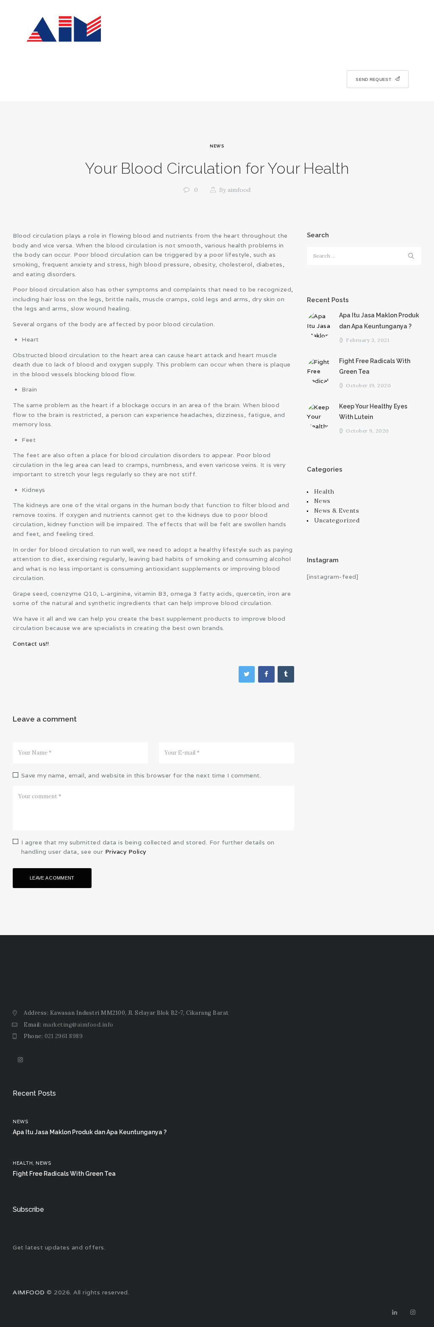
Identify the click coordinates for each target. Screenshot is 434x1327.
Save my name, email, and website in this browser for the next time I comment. (141, 775)
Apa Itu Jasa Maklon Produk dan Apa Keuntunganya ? (379, 320)
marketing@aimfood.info (78, 1024)
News (217, 146)
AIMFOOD (29, 1292)
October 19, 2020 (368, 385)
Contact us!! (31, 643)
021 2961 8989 (64, 1036)
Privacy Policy (125, 851)
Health (324, 491)
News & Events (336, 510)
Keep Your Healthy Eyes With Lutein (373, 411)
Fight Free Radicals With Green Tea (374, 366)
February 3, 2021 (367, 340)
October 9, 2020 (367, 431)
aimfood (234, 190)
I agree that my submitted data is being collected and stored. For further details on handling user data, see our (148, 846)
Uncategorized (337, 520)
